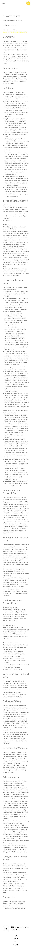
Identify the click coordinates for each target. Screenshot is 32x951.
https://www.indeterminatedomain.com (15, 32)
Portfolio (16, 945)
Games (16, 935)
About (16, 939)
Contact (16, 942)
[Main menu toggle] (28, 3)
